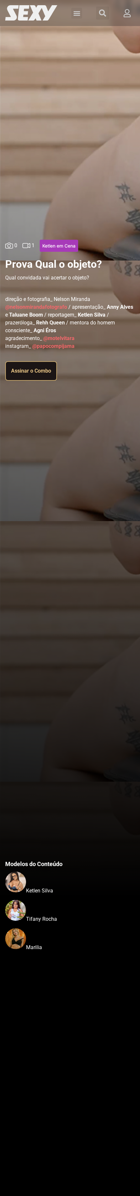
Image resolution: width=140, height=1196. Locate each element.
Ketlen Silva (39, 891)
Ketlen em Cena (59, 246)
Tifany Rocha (41, 919)
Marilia (34, 947)
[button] (76, 13)
